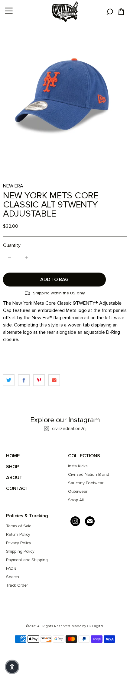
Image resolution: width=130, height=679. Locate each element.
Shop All (76, 499)
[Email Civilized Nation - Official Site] (90, 521)
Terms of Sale (18, 525)
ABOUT (14, 478)
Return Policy (18, 534)
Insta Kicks (77, 466)
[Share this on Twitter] (9, 380)
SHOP (12, 467)
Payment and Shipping (27, 559)
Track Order (17, 585)
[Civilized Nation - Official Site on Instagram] (75, 521)
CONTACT (17, 488)
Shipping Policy (20, 551)
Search (12, 576)
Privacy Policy (18, 542)
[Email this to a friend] (54, 380)
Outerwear (77, 491)
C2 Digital (95, 626)
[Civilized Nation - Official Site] (65, 12)
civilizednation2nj (69, 429)
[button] (12, 667)
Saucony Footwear (85, 482)
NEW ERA (13, 186)
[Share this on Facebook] (24, 380)
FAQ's (11, 568)
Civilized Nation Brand (88, 474)
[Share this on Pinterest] (39, 380)
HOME (13, 456)
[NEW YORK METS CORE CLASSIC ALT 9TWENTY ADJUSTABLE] (65, 95)
